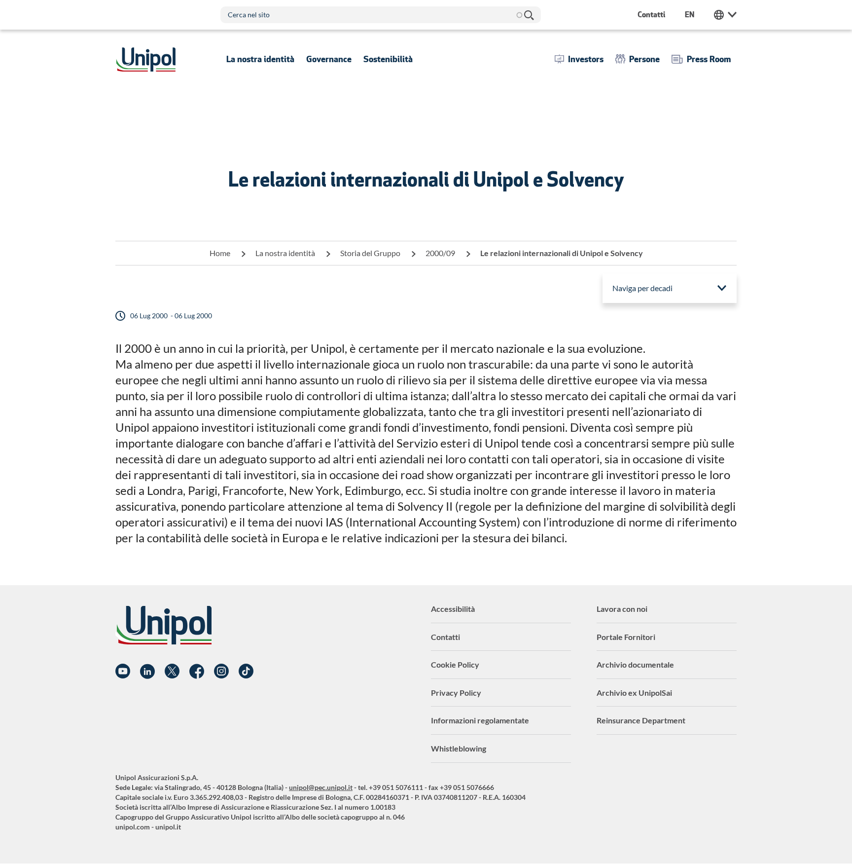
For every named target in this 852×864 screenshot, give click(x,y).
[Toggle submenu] (260, 59)
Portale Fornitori (626, 636)
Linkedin (147, 671)
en (689, 14)
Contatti (445, 636)
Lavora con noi (622, 608)
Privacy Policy (456, 692)
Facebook (196, 671)
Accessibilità (453, 608)
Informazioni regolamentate (480, 720)
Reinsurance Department (641, 720)
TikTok (246, 671)
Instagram (221, 671)
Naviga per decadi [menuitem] (642, 288)
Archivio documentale (635, 664)
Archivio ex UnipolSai (634, 692)
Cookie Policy (455, 664)
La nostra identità (285, 253)
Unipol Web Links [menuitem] (725, 15)
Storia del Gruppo (370, 253)
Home (220, 253)
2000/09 (440, 253)
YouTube (122, 671)
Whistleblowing (458, 748)
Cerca (528, 14)
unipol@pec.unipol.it (321, 787)
